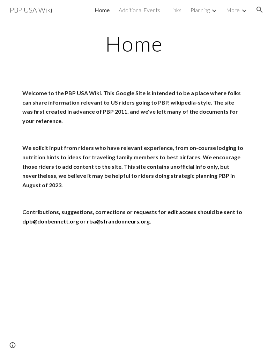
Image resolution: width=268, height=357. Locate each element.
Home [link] (102, 10)
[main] (134, 43)
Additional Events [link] (139, 10)
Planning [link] (200, 10)
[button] (259, 9)
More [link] (233, 10)
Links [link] (175, 10)
